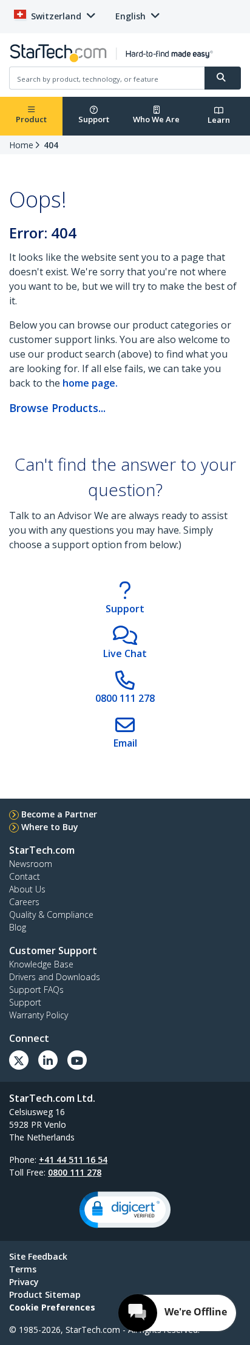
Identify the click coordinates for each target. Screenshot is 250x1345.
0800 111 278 (74, 1172)
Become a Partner (59, 814)
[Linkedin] (48, 1060)
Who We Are (156, 119)
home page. (90, 383)
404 (51, 145)
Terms (22, 1269)
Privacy (24, 1282)
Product (31, 119)
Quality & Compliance (51, 914)
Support (93, 119)
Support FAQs (36, 989)
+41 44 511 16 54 (73, 1159)
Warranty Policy (38, 1015)
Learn (219, 119)
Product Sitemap (45, 1294)
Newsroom (30, 863)
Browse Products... (57, 408)
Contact (24, 876)
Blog (17, 927)
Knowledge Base (41, 964)
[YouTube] (77, 1060)
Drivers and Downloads (54, 977)
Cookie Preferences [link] (52, 1307)
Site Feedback (38, 1256)
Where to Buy (49, 827)
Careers (24, 902)
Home (21, 145)
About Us (27, 889)
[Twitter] (19, 1060)
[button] (125, 1209)
